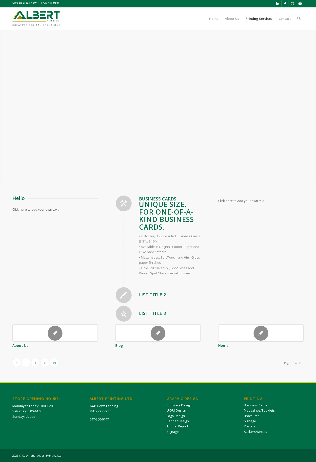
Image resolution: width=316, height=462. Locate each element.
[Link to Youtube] (300, 3)
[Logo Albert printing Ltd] (36, 18)
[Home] (261, 333)
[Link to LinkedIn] (277, 3)
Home (223, 345)
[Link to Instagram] (292, 3)
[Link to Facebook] (285, 3)
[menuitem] (214, 18)
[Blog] (158, 333)
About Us (20, 345)
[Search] (299, 18)
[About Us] (55, 333)
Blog (119, 345)
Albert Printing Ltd (49, 455)
